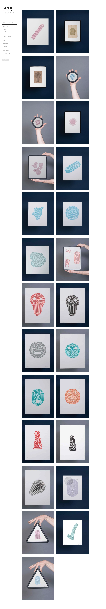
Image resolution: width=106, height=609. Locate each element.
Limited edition (6, 36)
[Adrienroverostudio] (8, 11)
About (4, 40)
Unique (4, 34)
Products (5, 27)
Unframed (5, 32)
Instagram (5, 50)
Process (5, 43)
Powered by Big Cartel (5, 60)
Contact (4, 46)
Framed (4, 29)
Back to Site (6, 53)
